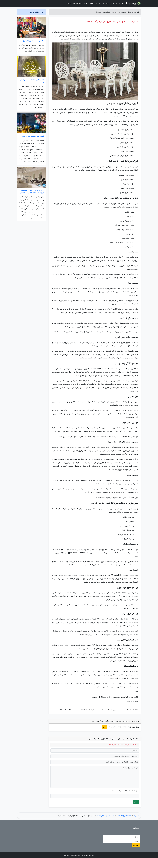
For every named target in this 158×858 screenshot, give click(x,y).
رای (104, 727)
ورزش (69, 3)
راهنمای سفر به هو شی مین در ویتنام (33, 136)
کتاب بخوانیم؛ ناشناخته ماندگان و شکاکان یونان (32, 81)
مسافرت (91, 3)
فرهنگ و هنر (77, 3)
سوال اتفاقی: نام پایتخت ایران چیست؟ (125, 791)
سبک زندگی (100, 3)
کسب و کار (110, 3)
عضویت (135, 845)
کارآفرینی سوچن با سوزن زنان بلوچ (33, 41)
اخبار (85, 3)
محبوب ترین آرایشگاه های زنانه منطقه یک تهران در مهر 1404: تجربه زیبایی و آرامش (31, 191)
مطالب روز (119, 3)
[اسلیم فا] (133, 3)
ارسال (136, 801)
